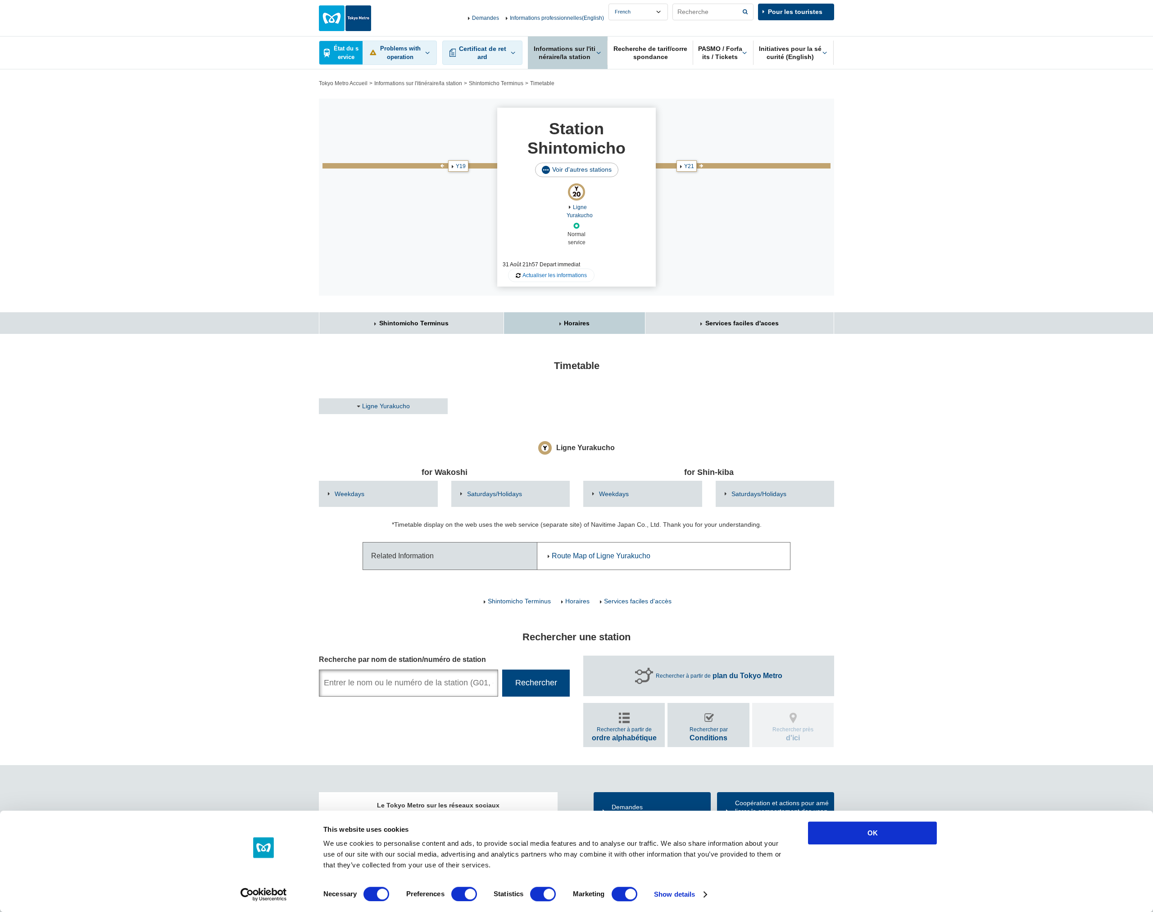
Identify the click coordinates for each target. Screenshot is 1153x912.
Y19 (461, 166)
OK (872, 833)
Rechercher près (792, 733)
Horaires (577, 323)
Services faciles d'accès (638, 601)
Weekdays (349, 493)
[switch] (464, 894)
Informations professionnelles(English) (557, 18)
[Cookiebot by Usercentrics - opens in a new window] (263, 894)
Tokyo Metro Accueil (343, 83)
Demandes (485, 18)
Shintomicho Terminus (496, 83)
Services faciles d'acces (742, 323)
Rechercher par (709, 733)
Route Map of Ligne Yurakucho (601, 556)
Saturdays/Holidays (494, 493)
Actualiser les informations (554, 275)
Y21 (689, 166)
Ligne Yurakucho (386, 406)
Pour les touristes (795, 11)
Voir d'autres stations (582, 169)
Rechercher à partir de (719, 675)
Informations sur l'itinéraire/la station (418, 83)
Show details (674, 894)
